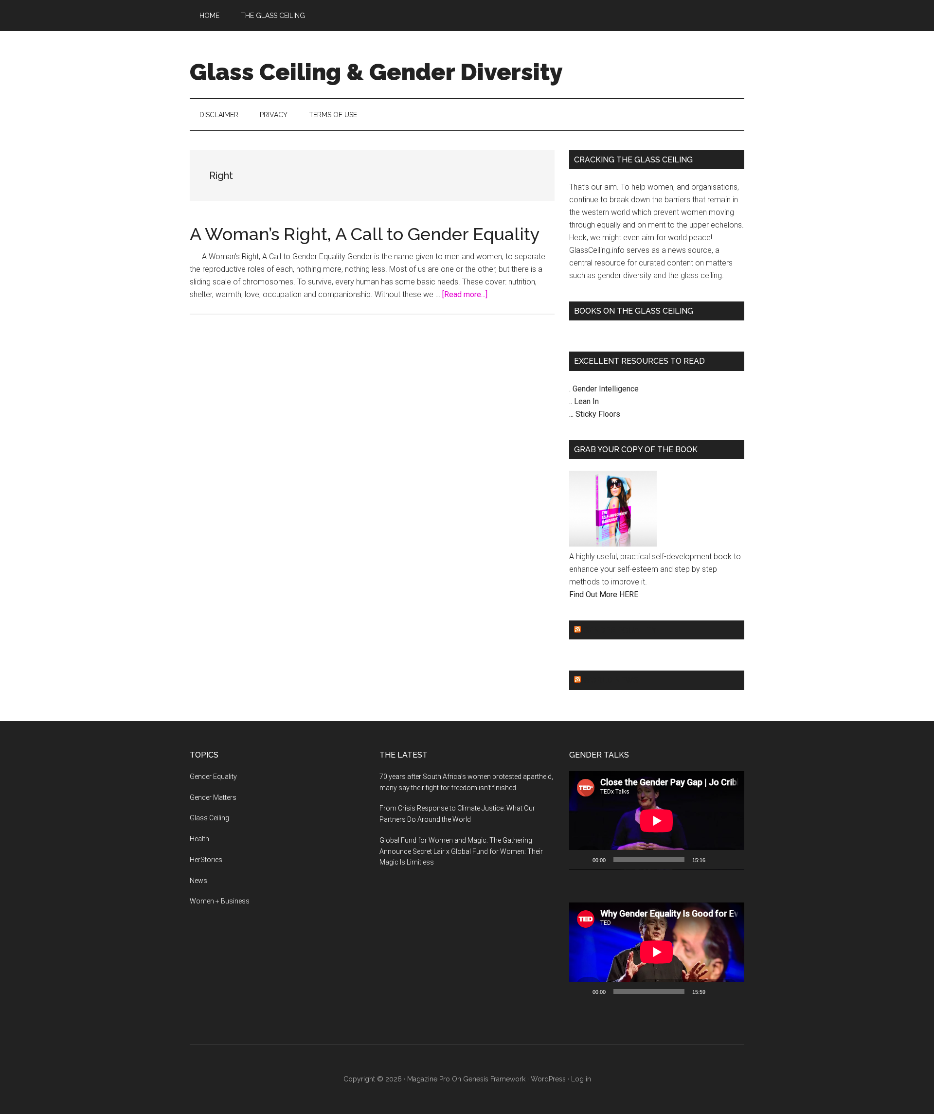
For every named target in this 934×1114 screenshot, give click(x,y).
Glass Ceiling (209, 818)
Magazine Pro (428, 1079)
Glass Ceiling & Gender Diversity (376, 72)
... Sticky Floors (594, 414)
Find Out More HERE (603, 594)
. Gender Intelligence (604, 388)
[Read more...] (464, 294)
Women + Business (220, 901)
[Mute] (716, 860)
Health (199, 839)
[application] (656, 820)
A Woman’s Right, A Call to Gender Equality (365, 234)
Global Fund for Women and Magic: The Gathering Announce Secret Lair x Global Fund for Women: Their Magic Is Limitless (461, 851)
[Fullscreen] (731, 860)
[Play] (582, 860)
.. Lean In (584, 401)
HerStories (206, 860)
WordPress (548, 1079)
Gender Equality (620, 630)
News (198, 880)
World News (610, 680)
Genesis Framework (494, 1079)
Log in (581, 1079)
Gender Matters (213, 797)
